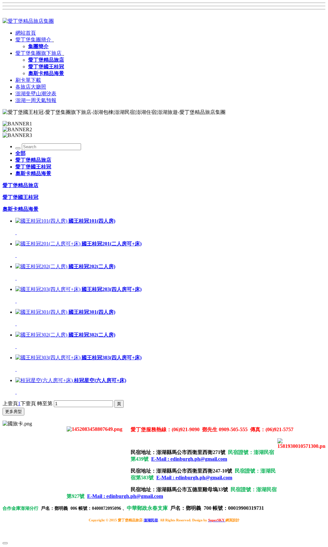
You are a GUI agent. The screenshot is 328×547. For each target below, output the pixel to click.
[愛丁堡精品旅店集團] (28, 21)
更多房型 (13, 411)
